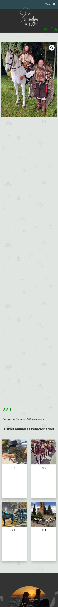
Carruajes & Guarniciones (30, 419)
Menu (48, 4)
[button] (52, 48)
